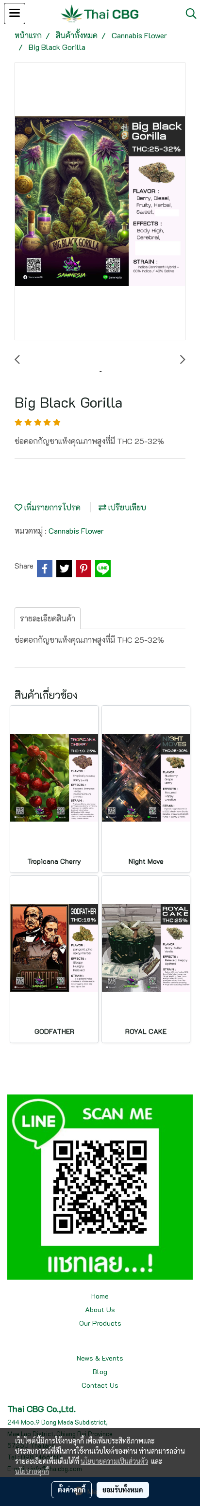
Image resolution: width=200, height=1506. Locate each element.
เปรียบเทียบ (126, 507)
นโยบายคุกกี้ (32, 1471)
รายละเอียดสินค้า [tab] (47, 618)
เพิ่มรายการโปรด (51, 507)
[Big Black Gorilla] (100, 202)
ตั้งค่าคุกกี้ (71, 1489)
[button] (188, 13)
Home (100, 1295)
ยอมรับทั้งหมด (122, 1489)
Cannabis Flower (76, 530)
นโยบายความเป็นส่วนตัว (114, 1461)
